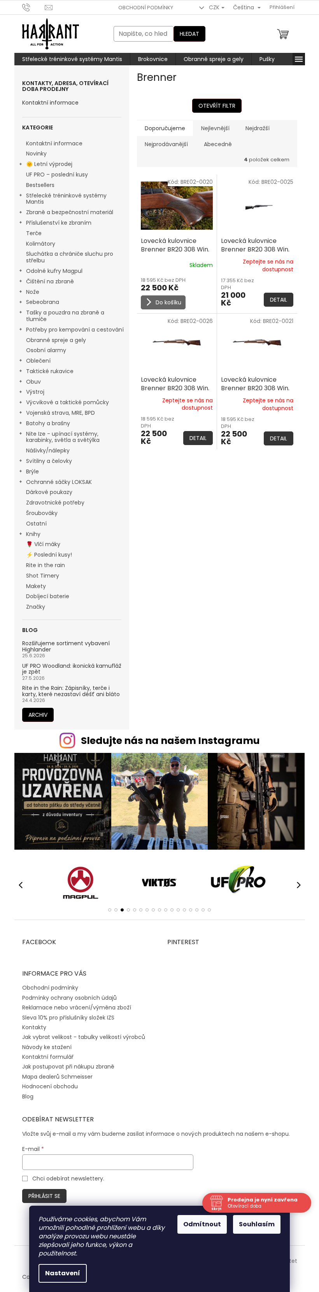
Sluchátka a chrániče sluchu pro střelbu (69, 257)
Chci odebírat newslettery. (68, 1178)
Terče (34, 233)
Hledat (189, 34)
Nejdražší (257, 128)
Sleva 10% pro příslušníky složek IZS (68, 1017)
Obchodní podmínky (145, 7)
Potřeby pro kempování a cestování (75, 329)
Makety (36, 586)
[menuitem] (72, 59)
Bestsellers (40, 185)
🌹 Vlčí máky (43, 544)
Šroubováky (42, 513)
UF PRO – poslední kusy (57, 174)
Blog (27, 1096)
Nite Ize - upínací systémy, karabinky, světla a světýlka (63, 437)
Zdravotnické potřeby (55, 502)
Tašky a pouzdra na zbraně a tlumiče (65, 316)
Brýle (32, 471)
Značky (35, 607)
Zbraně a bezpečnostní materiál (69, 212)
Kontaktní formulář (48, 1057)
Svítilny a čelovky (49, 461)
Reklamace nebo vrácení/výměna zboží (76, 1007)
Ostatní (36, 523)
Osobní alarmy (46, 350)
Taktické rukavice (50, 371)
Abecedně (218, 144)
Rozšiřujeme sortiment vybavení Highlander (66, 647)
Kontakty (34, 1027)
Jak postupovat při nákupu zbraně (68, 1066)
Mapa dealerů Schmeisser (57, 1077)
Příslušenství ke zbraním (58, 223)
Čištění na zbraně (50, 281)
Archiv (37, 715)
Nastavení (62, 1273)
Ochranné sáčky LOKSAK (59, 482)
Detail (278, 300)
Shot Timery (42, 576)
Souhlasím (257, 1224)
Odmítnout (202, 1224)
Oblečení (38, 361)
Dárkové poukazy (49, 492)
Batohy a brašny (48, 423)
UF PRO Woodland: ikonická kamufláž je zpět (71, 669)
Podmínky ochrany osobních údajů (69, 998)
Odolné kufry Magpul (54, 271)
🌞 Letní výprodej (49, 164)
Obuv (33, 382)
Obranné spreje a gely (56, 340)
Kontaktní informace (50, 103)
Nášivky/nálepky (48, 450)
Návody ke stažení (47, 1047)
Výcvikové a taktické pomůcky (67, 402)
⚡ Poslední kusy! (49, 555)
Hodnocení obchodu (50, 1086)
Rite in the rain (45, 565)
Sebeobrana (42, 302)
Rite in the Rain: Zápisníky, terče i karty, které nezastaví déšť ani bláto (71, 691)
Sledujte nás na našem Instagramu (170, 740)
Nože (32, 292)
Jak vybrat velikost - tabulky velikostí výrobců (83, 1037)
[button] (109, 909)
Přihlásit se (44, 1196)
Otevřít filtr (216, 106)
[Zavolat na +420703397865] (33, 7)
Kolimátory (40, 244)
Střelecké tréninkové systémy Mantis (66, 199)
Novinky (36, 153)
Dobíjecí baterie (47, 596)
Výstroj (35, 392)
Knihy (33, 534)
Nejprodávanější (166, 144)
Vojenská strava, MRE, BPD (60, 413)
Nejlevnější (215, 128)
